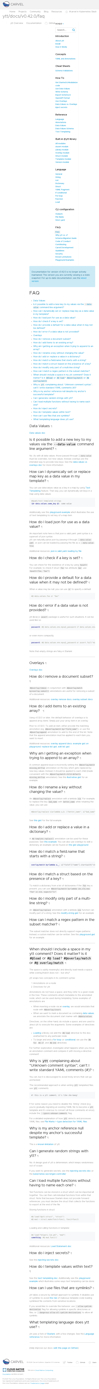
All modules (60, 143)
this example (50, 842)
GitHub (52, 23)
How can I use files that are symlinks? (51, 416)
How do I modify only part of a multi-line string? (56, 367)
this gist (38, 820)
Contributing (60, 244)
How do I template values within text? (52, 412)
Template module (63, 159)
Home (12, 12)
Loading (37, 1033)
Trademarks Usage (37, 1383)
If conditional (61, 193)
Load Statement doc (61, 1246)
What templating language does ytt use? (53, 419)
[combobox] (65, 30)
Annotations (60, 122)
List (57, 180)
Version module (62, 162)
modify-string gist (69, 913)
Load (57, 202)
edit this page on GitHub (65, 1348)
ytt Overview (16, 23)
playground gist (87, 934)
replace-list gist (49, 747)
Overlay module (62, 153)
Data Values (60, 125)
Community (35, 12)
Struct (58, 187)
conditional (70, 1040)
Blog (46, 12)
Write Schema (61, 92)
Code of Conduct (63, 241)
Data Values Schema (64, 129)
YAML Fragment (62, 190)
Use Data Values (62, 89)
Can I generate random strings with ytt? (53, 398)
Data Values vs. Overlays (66, 104)
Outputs (59, 214)
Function (59, 199)
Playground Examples (64, 260)
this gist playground (78, 845)
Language (59, 119)
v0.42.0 (58, 24)
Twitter (70, 1362)
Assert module (61, 147)
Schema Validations (64, 71)
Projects (23, 12)
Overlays (37, 335)
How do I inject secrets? (45, 408)
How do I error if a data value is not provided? (56, 332)
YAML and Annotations (65, 59)
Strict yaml (60, 220)
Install (57, 44)
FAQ (57, 232)
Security (59, 254)
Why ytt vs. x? (61, 235)
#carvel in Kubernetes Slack (82, 12)
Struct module (61, 156)
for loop (57, 1040)
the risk (53, 1298)
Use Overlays (61, 101)
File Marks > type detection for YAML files (66, 1122)
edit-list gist (64, 747)
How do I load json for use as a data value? (54, 318)
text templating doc (48, 1278)
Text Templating (62, 132)
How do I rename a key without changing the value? (58, 353)
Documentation (34, 23)
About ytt (59, 41)
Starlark (51, 1334)
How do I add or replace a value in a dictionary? (56, 357)
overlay (66, 1007)
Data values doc (37, 433)
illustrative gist (74, 777)
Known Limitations (63, 257)
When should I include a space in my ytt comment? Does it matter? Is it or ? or (62, 378)
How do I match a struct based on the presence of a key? (62, 364)
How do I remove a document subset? (52, 339)
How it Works (61, 47)
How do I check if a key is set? (48, 321)
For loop (59, 196)
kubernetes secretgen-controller (49, 1174)
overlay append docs (61, 744)
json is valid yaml (59, 551)
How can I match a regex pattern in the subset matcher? (61, 371)
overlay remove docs (61, 699)
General (58, 174)
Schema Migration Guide (66, 238)
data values (88, 1013)
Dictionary (59, 183)
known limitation (45, 1144)
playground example (60, 512)
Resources (57, 12)
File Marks (59, 217)
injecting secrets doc (80, 1171)
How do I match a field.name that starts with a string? (59, 360)
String (58, 177)
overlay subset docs (83, 699)
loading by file (74, 551)
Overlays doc (35, 670)
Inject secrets (61, 107)
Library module (61, 150)
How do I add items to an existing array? (54, 343)
